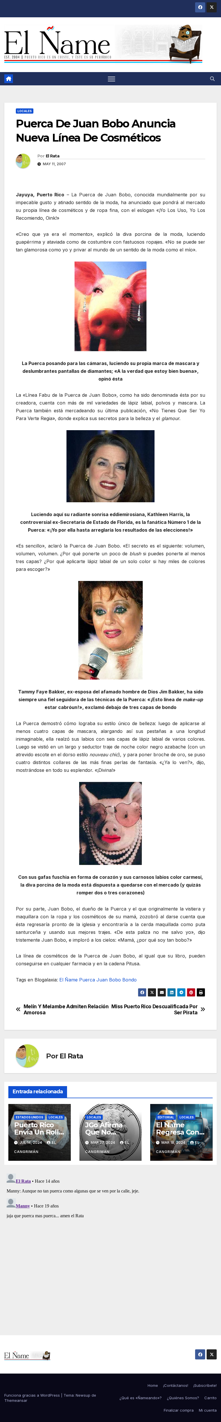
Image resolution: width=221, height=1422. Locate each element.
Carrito (210, 1397)
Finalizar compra (179, 1410)
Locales (25, 111)
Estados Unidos (29, 1117)
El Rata (52, 156)
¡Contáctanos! (175, 1385)
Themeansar (15, 1400)
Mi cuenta (208, 1410)
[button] (212, 79)
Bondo (129, 980)
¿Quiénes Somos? (183, 1397)
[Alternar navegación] (111, 78)
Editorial (166, 1117)
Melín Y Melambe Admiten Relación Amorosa (66, 1009)
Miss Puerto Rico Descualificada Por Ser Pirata (154, 1009)
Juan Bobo (108, 980)
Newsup (83, 1395)
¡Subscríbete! (205, 1385)
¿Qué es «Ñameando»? (140, 1397)
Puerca (87, 980)
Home (153, 1385)
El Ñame (68, 980)
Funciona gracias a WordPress (32, 1395)
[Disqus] (110, 1243)
